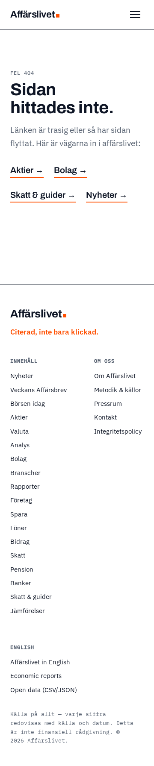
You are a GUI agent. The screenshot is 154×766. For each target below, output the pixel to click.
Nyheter (21, 375)
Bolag (18, 458)
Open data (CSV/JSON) (43, 689)
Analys (20, 444)
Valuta (19, 431)
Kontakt (105, 417)
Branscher (25, 472)
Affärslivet (32, 14)
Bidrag (20, 541)
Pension (21, 569)
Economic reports (36, 675)
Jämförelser (27, 610)
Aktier (19, 417)
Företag (21, 500)
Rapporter (25, 486)
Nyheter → (106, 195)
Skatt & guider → (43, 195)
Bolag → (70, 170)
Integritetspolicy (118, 431)
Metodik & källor (117, 389)
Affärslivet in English (40, 661)
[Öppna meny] (135, 14)
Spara (18, 514)
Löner (18, 527)
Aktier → (27, 170)
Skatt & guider (31, 596)
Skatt (17, 555)
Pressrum (108, 403)
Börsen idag (27, 403)
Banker (20, 582)
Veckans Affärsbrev (38, 389)
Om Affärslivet (115, 375)
